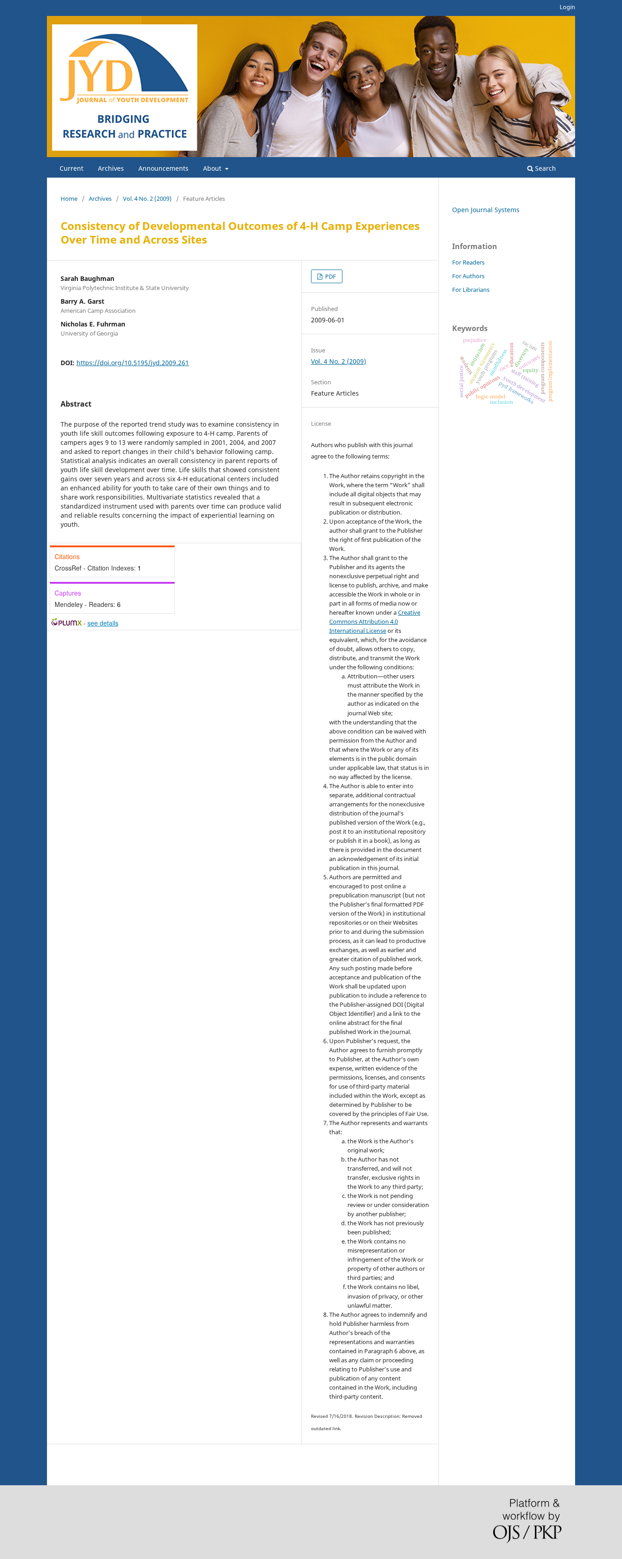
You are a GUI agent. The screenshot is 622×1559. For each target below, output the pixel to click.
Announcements (163, 168)
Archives (111, 168)
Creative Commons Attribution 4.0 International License (374, 621)
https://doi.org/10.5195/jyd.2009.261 (132, 362)
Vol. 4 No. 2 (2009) (147, 198)
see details (102, 622)
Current (71, 168)
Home (69, 198)
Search (544, 168)
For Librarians (470, 289)
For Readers (468, 262)
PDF (330, 276)
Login (567, 7)
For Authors (468, 276)
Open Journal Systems (486, 209)
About (213, 168)
